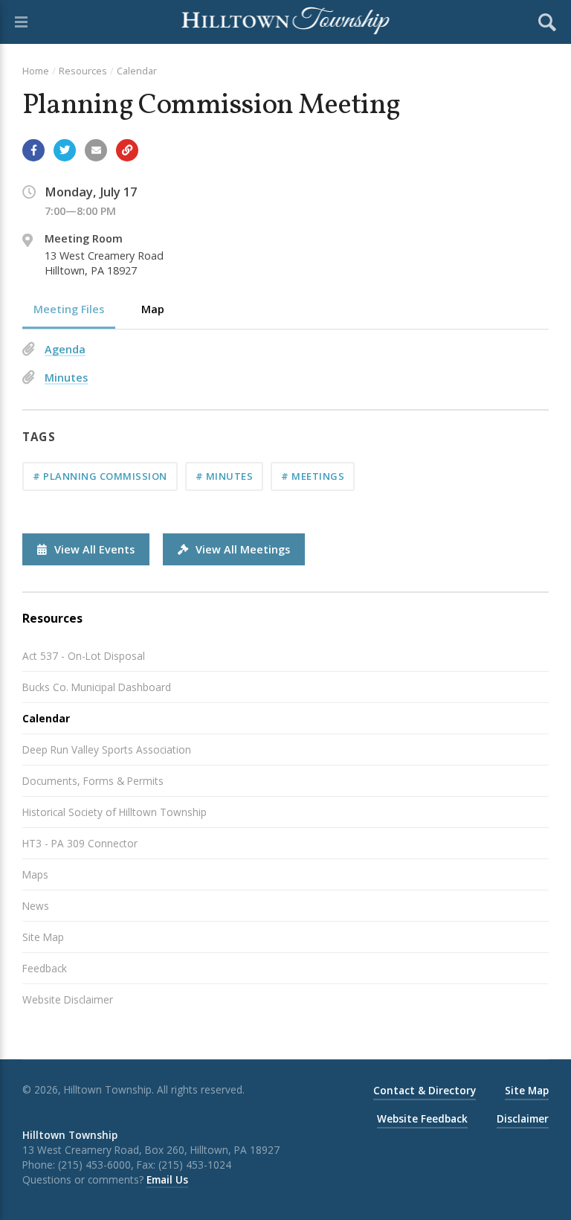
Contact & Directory (424, 1090)
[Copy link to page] (127, 150)
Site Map (43, 937)
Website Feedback (422, 1118)
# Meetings (312, 476)
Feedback (44, 968)
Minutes (66, 377)
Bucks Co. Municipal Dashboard (96, 687)
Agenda (65, 349)
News (35, 906)
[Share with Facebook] (33, 150)
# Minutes (225, 476)
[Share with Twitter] (65, 150)
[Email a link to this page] (96, 150)
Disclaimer (523, 1118)
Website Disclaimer (67, 999)
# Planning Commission (100, 476)
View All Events (94, 549)
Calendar (137, 70)
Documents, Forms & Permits (93, 781)
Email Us (167, 1179)
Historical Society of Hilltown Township (114, 812)
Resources (83, 70)
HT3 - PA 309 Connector (80, 843)
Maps (35, 874)
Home (35, 70)
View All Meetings (243, 549)
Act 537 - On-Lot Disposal (83, 656)
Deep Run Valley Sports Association (106, 749)
